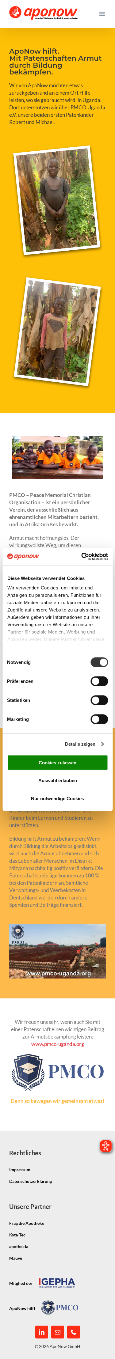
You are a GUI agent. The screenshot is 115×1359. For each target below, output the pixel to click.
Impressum (19, 1169)
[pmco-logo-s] (59, 1303)
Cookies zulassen (57, 762)
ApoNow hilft (22, 1308)
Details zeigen (80, 744)
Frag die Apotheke (26, 1223)
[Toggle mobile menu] (102, 14)
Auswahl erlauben (57, 780)
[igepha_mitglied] (57, 1278)
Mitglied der (21, 1283)
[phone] (73, 1332)
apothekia (18, 1246)
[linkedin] (41, 1332)
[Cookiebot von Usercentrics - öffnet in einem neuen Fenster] (82, 557)
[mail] (57, 1332)
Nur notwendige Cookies (57, 798)
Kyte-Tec (17, 1234)
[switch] (99, 681)
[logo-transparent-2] (58, 1056)
